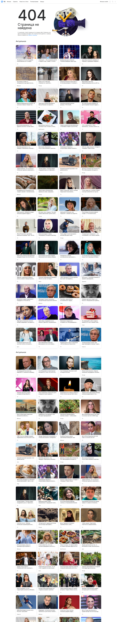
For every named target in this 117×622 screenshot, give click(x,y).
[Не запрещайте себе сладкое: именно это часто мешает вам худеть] (91, 316)
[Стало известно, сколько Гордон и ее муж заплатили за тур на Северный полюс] (91, 186)
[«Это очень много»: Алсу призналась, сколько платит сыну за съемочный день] (91, 120)
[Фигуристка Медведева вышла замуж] (26, 360)
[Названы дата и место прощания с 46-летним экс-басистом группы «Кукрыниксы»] (69, 338)
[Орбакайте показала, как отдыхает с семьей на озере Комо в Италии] (69, 207)
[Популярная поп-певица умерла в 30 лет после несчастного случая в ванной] (69, 475)
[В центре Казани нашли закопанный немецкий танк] (69, 518)
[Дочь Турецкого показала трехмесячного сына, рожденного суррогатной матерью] (69, 605)
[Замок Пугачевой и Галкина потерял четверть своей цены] (69, 381)
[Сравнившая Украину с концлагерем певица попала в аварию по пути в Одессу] (69, 142)
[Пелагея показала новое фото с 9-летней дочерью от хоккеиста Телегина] (69, 77)
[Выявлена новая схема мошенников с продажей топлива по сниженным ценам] (48, 584)
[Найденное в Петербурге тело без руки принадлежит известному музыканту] (48, 497)
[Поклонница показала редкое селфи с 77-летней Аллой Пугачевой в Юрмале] (91, 207)
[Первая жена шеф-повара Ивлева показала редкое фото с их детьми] (91, 475)
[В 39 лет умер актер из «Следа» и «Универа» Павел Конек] (91, 142)
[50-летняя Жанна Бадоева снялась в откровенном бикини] (69, 584)
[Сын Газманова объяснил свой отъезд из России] (69, 453)
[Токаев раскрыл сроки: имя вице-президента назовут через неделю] (91, 338)
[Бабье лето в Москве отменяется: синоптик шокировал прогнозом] (48, 77)
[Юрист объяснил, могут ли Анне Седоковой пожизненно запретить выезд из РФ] (69, 186)
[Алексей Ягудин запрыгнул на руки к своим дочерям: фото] (26, 403)
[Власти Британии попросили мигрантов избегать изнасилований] (26, 497)
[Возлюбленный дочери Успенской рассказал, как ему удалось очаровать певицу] (26, 425)
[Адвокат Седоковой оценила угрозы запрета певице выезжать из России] (26, 273)
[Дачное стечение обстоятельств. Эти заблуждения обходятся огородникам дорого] (91, 164)
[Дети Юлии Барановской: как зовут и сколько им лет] (91, 518)
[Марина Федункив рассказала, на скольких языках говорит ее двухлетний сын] (26, 99)
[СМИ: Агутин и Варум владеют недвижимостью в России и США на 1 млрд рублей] (26, 518)
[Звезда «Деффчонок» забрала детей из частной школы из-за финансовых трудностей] (48, 360)
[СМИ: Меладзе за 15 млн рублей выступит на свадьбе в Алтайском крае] (69, 273)
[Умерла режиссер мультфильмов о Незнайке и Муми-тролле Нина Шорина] (69, 120)
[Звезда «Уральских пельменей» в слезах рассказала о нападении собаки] (48, 518)
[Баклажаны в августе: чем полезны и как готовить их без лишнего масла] (48, 120)
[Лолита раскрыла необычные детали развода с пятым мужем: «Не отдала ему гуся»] (69, 403)
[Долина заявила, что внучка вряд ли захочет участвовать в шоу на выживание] (69, 425)
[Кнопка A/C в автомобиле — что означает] (69, 360)
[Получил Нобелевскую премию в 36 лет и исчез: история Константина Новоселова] (48, 273)
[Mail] (2, 1)
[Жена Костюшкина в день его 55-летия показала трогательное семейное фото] (91, 425)
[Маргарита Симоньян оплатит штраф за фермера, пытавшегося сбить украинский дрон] (26, 316)
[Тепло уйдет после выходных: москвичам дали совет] (69, 229)
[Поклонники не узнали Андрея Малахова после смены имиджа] (48, 251)
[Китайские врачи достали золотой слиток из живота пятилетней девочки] (26, 338)
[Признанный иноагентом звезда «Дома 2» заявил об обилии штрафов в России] (91, 584)
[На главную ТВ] (4, 1)
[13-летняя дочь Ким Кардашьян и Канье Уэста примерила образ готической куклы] (91, 251)
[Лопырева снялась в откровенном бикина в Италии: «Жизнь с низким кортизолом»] (48, 403)
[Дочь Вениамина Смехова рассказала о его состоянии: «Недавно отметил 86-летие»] (48, 338)
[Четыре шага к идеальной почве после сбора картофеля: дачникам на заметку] (48, 605)
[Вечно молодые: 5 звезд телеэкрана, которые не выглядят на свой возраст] (48, 229)
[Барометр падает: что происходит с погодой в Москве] (91, 360)
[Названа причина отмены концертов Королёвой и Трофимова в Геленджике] (26, 475)
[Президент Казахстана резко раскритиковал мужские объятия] (48, 294)
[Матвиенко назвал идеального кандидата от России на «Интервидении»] (26, 294)
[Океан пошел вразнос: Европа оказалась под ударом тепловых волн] (91, 453)
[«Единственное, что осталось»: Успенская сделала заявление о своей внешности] (26, 164)
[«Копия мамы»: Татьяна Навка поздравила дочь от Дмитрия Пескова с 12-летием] (48, 164)
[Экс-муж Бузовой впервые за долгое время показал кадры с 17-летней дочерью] (91, 99)
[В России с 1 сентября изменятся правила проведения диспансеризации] (91, 273)
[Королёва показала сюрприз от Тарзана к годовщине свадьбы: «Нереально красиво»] (91, 55)
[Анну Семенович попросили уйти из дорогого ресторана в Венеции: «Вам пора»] (48, 475)
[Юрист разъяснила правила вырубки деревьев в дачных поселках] (26, 381)
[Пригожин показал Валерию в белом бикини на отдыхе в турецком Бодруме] (48, 99)
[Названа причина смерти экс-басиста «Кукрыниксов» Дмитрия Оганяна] (91, 294)
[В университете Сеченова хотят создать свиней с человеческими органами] (26, 186)
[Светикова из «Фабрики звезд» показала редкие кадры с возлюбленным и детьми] (26, 207)
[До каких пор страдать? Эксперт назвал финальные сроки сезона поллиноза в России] (48, 207)
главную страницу (32, 35)
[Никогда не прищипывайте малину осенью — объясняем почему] (69, 497)
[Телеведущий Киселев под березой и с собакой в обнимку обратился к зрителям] (26, 453)
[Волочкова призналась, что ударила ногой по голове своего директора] (26, 120)
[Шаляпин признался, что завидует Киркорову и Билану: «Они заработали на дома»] (26, 142)
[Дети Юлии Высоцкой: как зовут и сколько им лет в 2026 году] (91, 497)
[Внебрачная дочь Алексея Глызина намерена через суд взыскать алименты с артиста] (69, 55)
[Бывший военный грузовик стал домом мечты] (69, 164)
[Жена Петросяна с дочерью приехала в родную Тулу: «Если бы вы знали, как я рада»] (26, 229)
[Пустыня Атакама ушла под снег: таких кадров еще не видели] (91, 381)
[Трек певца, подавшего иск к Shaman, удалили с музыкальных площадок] (48, 316)
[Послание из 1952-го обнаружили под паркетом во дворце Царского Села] (26, 77)
